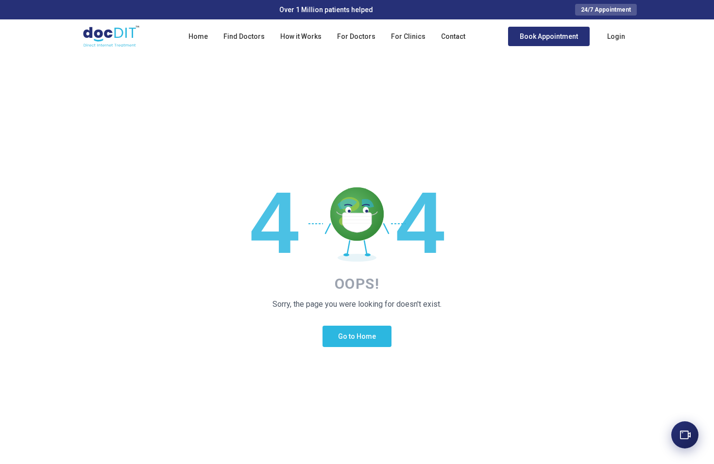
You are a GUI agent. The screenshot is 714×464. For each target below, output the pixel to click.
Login (616, 36)
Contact (453, 36)
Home (198, 36)
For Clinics (408, 36)
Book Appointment (549, 36)
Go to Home (357, 336)
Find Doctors (244, 36)
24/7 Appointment (606, 9)
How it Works (301, 36)
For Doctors (356, 36)
